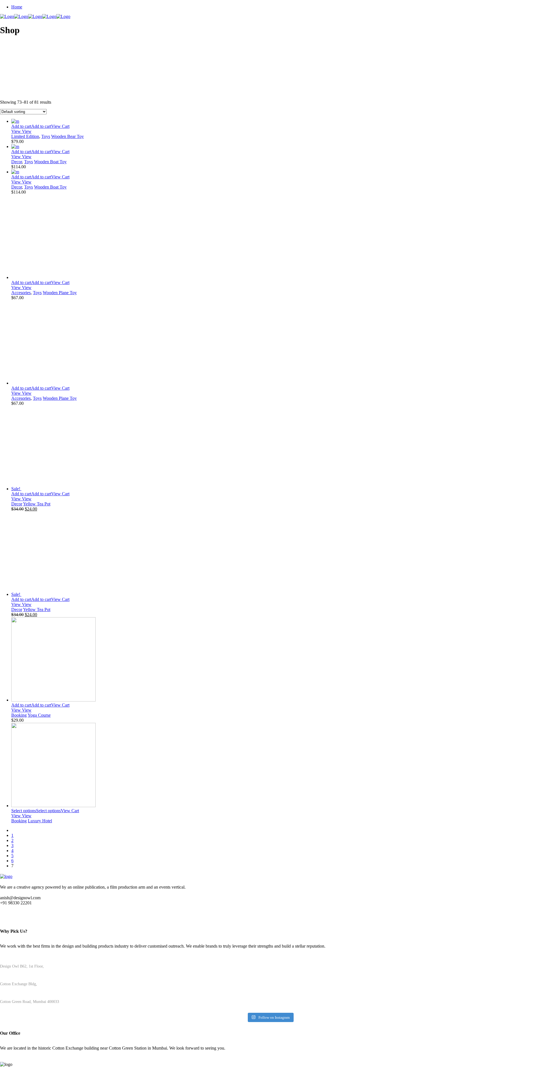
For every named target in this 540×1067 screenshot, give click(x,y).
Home (16, 6)
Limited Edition (25, 136)
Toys (45, 136)
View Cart (60, 126)
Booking (19, 715)
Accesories (21, 292)
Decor (16, 161)
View (16, 131)
